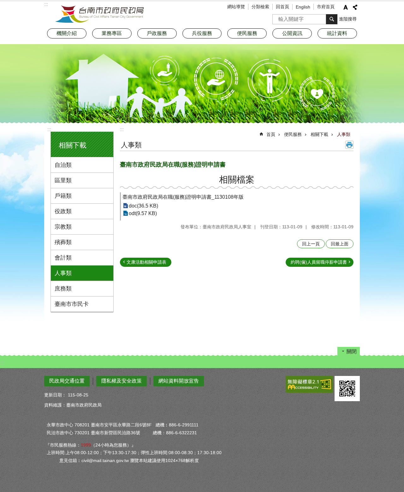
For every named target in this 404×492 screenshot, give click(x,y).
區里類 (63, 180)
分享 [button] (355, 7)
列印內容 (349, 145)
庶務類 (63, 288)
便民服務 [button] (247, 33)
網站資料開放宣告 (178, 381)
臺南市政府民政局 (99, 14)
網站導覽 (236, 6)
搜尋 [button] (331, 19)
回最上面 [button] (339, 243)
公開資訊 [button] (292, 33)
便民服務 (293, 134)
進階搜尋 (348, 18)
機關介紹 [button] (66, 33)
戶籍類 (63, 196)
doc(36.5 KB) (143, 205)
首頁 (270, 134)
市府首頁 (326, 6)
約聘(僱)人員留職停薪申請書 (319, 262)
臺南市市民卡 (72, 304)
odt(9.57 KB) (143, 213)
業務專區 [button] (112, 33)
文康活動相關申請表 (146, 262)
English (303, 6)
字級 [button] (345, 7)
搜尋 (277, 17)
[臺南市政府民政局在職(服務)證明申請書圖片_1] (347, 388)
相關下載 (319, 134)
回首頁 (282, 6)
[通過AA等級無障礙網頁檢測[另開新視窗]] (309, 384)
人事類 (63, 273)
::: (49, 129)
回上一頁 (311, 243)
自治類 (63, 165)
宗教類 (63, 227)
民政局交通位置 (67, 381)
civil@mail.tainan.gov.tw (105, 460)
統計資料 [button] (337, 33)
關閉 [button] (352, 351)
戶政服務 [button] (157, 33)
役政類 (63, 211)
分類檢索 (260, 6)
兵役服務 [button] (202, 33)
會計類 (63, 258)
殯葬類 (63, 242)
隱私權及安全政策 (121, 381)
